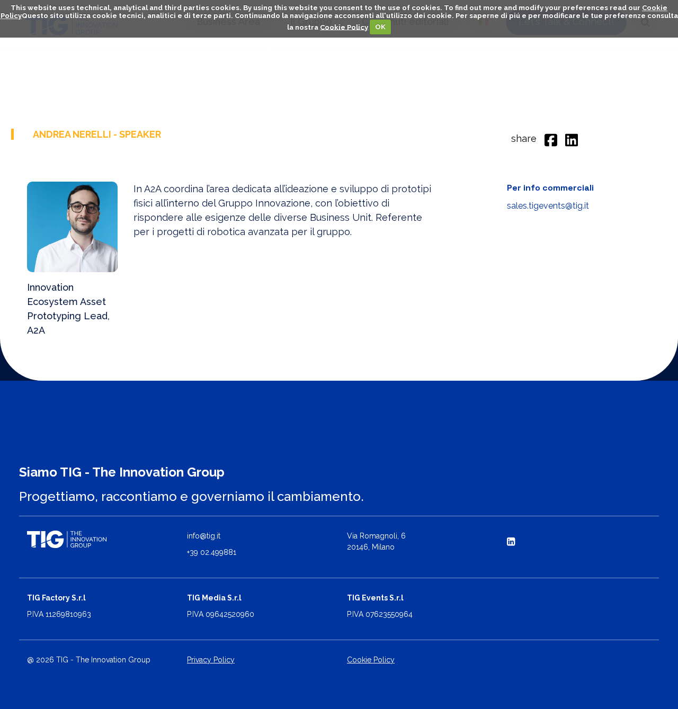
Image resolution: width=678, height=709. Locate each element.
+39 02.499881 (211, 552)
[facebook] (551, 138)
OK (380, 27)
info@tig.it (203, 536)
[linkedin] (571, 138)
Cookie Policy (344, 27)
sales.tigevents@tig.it (548, 206)
